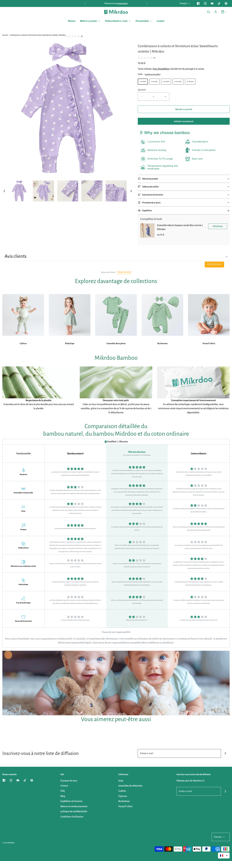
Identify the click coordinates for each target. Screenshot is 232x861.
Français (183, 3)
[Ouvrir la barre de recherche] (208, 12)
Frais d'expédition (161, 69)
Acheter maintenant (183, 121)
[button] (4, 191)
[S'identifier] (215, 11)
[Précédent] (85, 3)
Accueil (5, 35)
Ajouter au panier (183, 109)
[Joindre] (225, 753)
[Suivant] (146, 3)
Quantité (142, 90)
